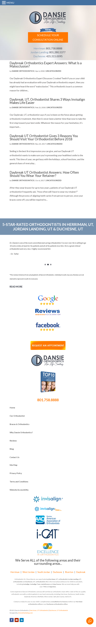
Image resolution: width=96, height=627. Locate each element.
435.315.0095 (54, 56)
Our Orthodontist (17, 416)
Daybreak (80, 572)
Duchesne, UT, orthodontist (35, 582)
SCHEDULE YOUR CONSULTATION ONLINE (48, 37)
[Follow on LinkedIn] (22, 620)
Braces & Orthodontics (19, 424)
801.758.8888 (54, 48)
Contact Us (14, 457)
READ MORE (16, 286)
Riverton (69, 572)
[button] (4, 3)
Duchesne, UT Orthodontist (58, 610)
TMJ (44, 587)
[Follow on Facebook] (12, 620)
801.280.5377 (57, 52)
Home (12, 407)
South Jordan (44, 572)
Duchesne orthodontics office (57, 604)
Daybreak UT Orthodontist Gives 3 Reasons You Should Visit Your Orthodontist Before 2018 (44, 137)
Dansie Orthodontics (23, 71)
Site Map (13, 465)
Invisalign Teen (35, 584)
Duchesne (57, 572)
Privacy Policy (16, 473)
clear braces (57, 584)
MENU (10, 2)
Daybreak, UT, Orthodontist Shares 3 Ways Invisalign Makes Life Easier (47, 101)
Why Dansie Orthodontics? (21, 432)
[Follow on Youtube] (17, 620)
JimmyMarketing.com (25, 613)
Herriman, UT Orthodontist (39, 610)
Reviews (13, 440)
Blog (12, 449)
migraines (52, 587)
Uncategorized (53, 71)
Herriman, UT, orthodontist (58, 579)
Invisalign (26, 584)
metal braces (45, 584)
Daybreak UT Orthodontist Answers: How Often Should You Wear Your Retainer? (44, 174)
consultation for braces (59, 602)
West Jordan (28, 572)
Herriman (15, 572)
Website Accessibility (19, 490)
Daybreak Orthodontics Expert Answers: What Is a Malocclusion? (46, 64)
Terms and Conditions (19, 481)
